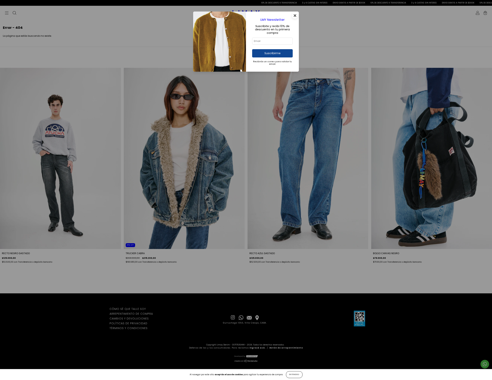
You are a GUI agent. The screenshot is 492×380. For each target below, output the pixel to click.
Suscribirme (272, 53)
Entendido (294, 374)
